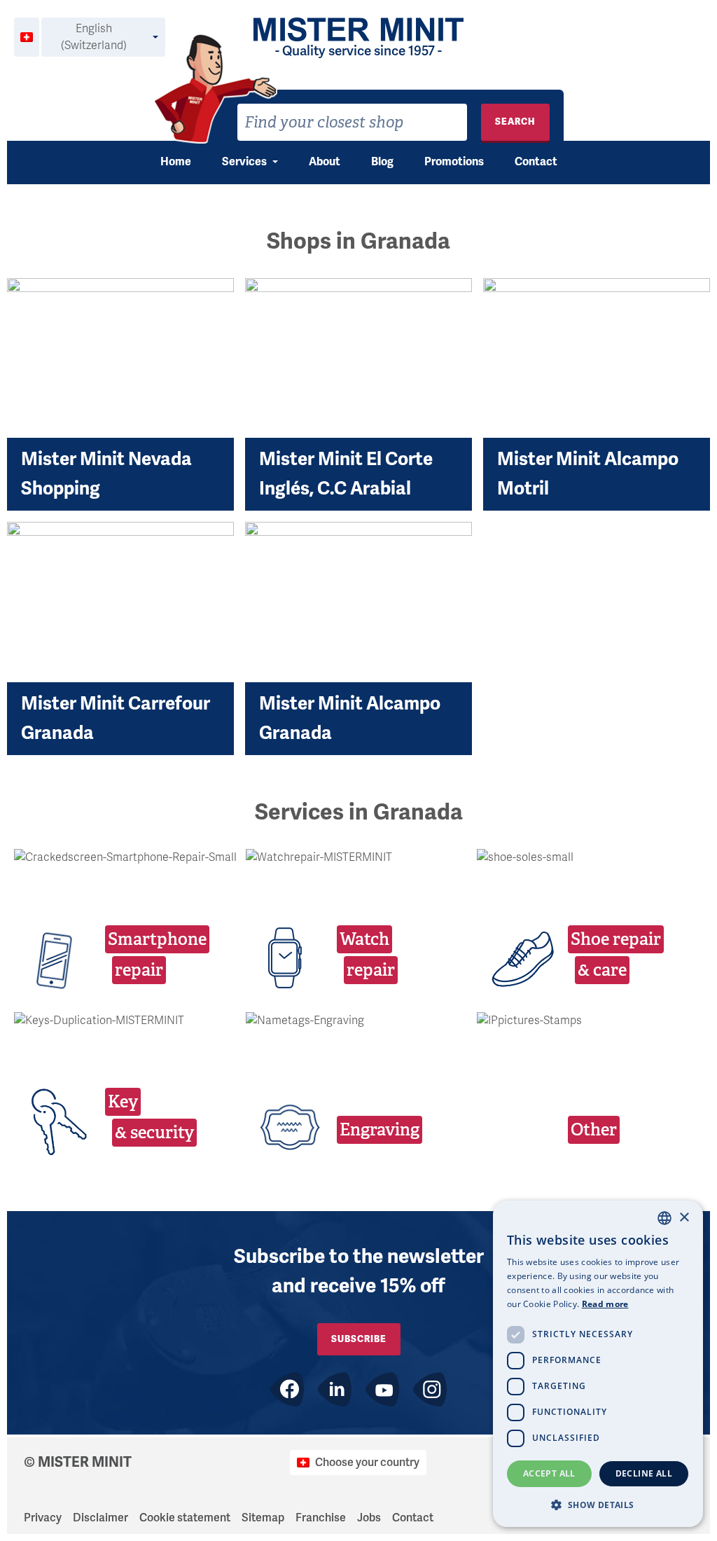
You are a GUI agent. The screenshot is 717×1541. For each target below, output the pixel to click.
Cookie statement (184, 1518)
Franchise (320, 1518)
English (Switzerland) (94, 37)
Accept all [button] (549, 1473)
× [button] (683, 1217)
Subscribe (359, 1339)
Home (175, 162)
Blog (382, 162)
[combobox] (352, 122)
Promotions (454, 162)
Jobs (369, 1518)
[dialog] (598, 1364)
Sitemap (263, 1518)
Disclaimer (100, 1518)
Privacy (43, 1518)
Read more (605, 1304)
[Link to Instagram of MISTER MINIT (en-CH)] (430, 1389)
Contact (536, 162)
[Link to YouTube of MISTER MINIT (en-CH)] (382, 1389)
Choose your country (367, 1463)
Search (515, 121)
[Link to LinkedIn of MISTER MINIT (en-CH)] (334, 1389)
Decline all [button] (643, 1473)
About (324, 162)
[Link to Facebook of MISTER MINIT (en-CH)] (287, 1389)
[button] (598, 1504)
